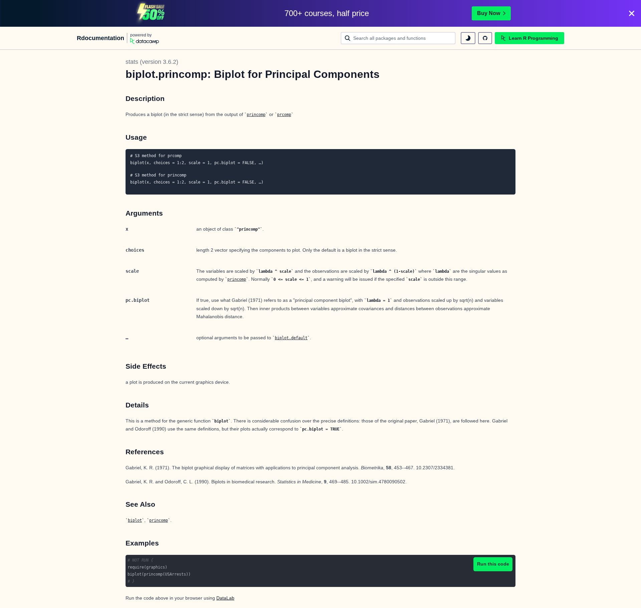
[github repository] (485, 38)
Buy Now (488, 13)
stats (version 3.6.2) (152, 61)
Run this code (493, 564)
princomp (256, 114)
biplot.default (291, 338)
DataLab (225, 598)
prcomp (284, 114)
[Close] (631, 13)
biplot (135, 520)
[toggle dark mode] (468, 38)
